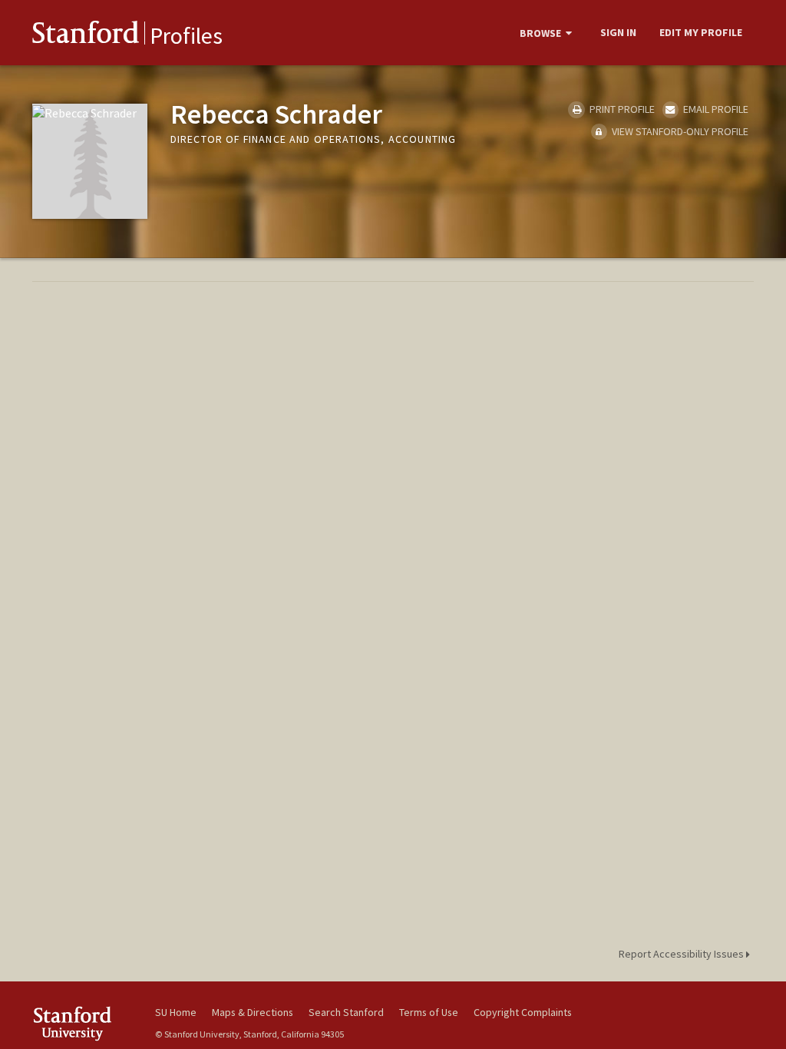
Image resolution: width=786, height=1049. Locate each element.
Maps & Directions (252, 1012)
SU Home (175, 1012)
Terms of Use (428, 1012)
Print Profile (620, 109)
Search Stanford (346, 1012)
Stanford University (86, 1023)
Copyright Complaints (523, 1012)
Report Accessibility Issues (682, 954)
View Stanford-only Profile (678, 131)
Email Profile (714, 109)
